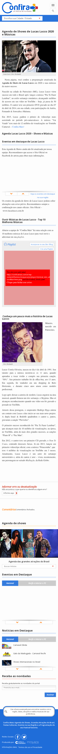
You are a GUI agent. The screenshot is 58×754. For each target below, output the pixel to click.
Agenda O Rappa (12, 531)
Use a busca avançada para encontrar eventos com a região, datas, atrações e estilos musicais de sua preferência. (30, 711)
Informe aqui (9, 493)
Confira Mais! (18, 126)
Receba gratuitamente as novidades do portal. (21, 683)
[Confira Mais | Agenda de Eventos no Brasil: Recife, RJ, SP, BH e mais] (20, 8)
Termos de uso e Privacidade (30, 747)
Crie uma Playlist (46, 249)
